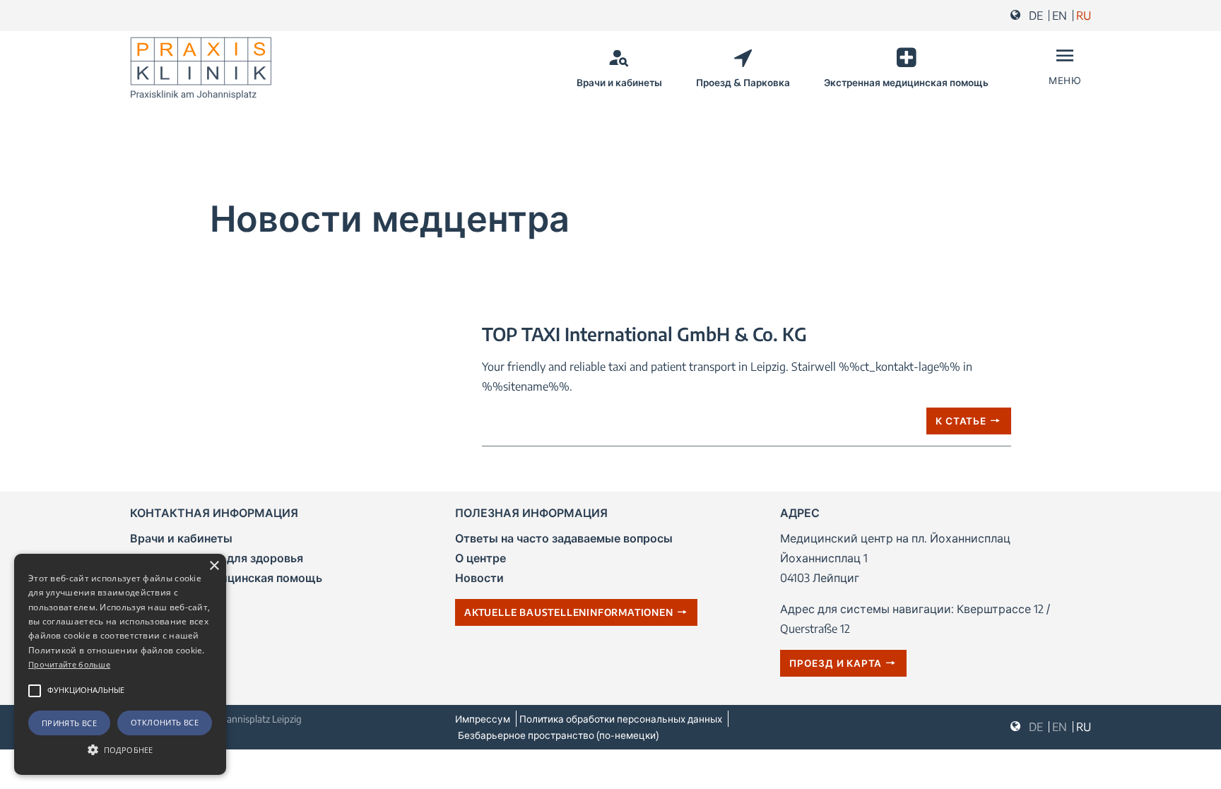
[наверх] (1202, 773)
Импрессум (482, 719)
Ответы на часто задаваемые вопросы (564, 538)
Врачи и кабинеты (619, 82)
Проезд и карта (835, 663)
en (1059, 15)
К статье (961, 421)
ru (1083, 15)
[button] (34, 691)
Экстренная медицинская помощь (906, 82)
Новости (479, 578)
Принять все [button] (69, 723)
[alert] (120, 664)
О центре (480, 558)
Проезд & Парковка (743, 82)
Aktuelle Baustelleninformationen (568, 612)
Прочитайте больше (69, 664)
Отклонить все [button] (165, 722)
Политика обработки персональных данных (620, 719)
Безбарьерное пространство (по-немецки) (558, 735)
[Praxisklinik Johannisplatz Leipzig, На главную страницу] (200, 68)
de (1036, 15)
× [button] (213, 566)
